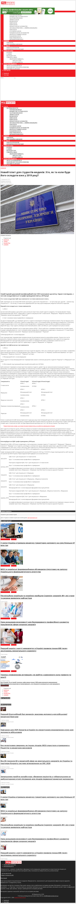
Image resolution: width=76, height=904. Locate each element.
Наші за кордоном (13, 47)
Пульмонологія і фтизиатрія (19, 33)
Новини (6, 41)
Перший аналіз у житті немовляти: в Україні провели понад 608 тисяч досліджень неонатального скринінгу (34, 649)
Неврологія (13, 23)
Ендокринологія (15, 36)
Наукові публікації (16, 15)
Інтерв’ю (9, 52)
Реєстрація (4, 878)
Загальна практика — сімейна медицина (23, 28)
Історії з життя (17, 62)
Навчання (10, 42)
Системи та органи (13, 69)
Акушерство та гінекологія (19, 16)
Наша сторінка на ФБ (7, 875)
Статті (6, 11)
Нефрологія (13, 24)
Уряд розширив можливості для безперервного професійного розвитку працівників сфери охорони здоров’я (35, 623)
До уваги (7, 46)
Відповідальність (9, 866)
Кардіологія (14, 21)
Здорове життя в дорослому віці (18, 67)
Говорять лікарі (12, 57)
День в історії (16, 60)
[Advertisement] (38, 89)
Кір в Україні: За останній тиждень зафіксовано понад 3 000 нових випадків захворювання (29, 682)
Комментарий (5, 685)
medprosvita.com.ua (20, 897)
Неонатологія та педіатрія (18, 26)
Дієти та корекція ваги (14, 65)
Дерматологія (14, 20)
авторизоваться (32, 518)
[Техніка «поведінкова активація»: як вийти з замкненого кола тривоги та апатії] (12, 669)
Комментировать (6, 181)
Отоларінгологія (15, 31)
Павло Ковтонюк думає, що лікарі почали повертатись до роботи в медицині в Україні (29, 426)
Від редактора (11, 55)
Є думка (9, 54)
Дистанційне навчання (14, 44)
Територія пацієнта (10, 64)
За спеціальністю (12, 13)
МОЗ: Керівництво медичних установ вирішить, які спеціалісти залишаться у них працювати (30, 684)
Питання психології (16, 39)
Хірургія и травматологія (18, 34)
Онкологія (13, 29)
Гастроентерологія (16, 18)
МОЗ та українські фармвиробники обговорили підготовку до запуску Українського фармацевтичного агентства (34, 570)
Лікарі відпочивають (17, 59)
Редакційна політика (10, 865)
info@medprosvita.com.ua (51, 896)
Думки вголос (8, 51)
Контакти (7, 70)
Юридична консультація (15, 49)
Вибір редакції (5, 539)
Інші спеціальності (16, 37)
